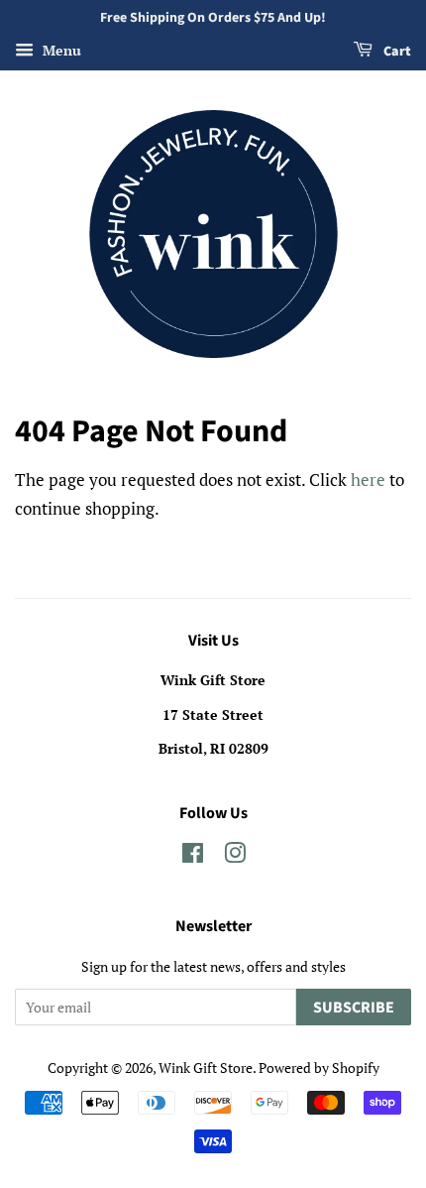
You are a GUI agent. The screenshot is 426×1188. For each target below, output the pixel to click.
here (368, 479)
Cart (395, 51)
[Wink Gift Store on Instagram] (235, 856)
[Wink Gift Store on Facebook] (192, 856)
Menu (60, 50)
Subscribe (353, 1007)
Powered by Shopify (319, 1067)
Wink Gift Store (206, 1067)
